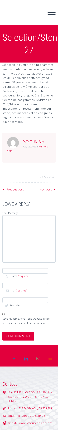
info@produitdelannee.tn (32, 415)
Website (15, 305)
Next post (45, 189)
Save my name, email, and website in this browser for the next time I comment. (25, 321)
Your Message (10, 213)
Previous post (15, 189)
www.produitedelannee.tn (36, 423)
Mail (18, 290)
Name (19, 276)
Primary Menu (52, 12)
